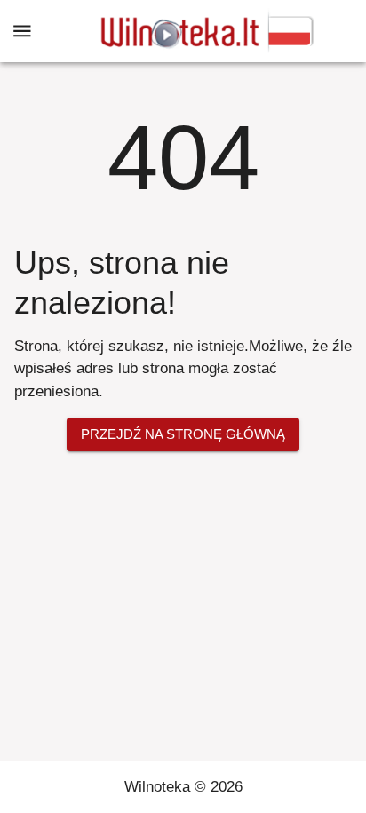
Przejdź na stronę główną (183, 434)
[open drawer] (22, 31)
